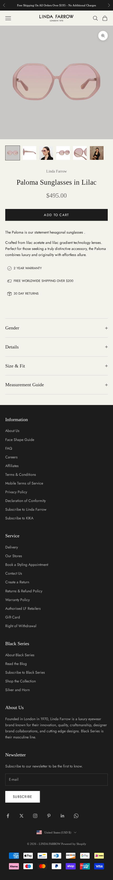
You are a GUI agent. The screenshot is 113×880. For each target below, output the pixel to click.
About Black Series (19, 655)
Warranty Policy (17, 599)
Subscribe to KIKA (19, 518)
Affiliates (12, 465)
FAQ (8, 448)
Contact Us (13, 573)
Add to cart (56, 214)
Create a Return (17, 582)
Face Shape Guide (19, 439)
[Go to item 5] (80, 153)
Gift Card (12, 617)
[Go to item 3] (46, 153)
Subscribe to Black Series (25, 672)
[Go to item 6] (96, 153)
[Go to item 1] (12, 153)
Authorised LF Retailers (23, 608)
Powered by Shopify (73, 843)
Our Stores (13, 555)
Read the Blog (16, 663)
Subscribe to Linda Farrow (26, 509)
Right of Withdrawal (20, 625)
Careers (11, 457)
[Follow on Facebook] (8, 815)
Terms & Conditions (20, 474)
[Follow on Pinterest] (49, 815)
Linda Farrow (56, 171)
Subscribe (22, 796)
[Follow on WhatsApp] (76, 815)
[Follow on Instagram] (35, 815)
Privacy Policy (16, 492)
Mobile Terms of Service (24, 483)
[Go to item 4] (63, 153)
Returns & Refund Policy (23, 591)
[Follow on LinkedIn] (62, 815)
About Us (12, 430)
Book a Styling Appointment (26, 564)
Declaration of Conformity (25, 500)
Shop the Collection (20, 681)
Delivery (11, 547)
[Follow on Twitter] (21, 815)
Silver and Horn (17, 689)
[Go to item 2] (29, 153)
